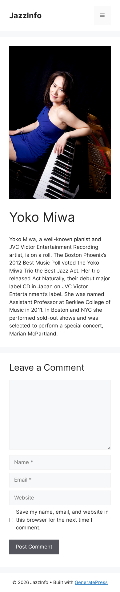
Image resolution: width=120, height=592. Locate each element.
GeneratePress (91, 582)
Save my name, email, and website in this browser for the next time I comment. (62, 520)
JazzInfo (25, 15)
